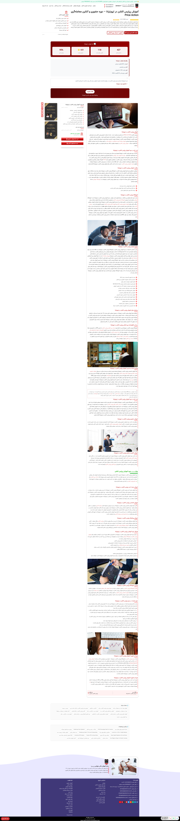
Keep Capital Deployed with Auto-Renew (119, 735)
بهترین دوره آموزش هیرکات (66, 729)
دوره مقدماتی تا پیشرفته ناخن (83, 738)
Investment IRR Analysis (79, 735)
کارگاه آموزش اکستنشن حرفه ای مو (65, 735)
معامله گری (134, 258)
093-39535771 (165, 819)
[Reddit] (131, 802)
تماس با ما (70, 805)
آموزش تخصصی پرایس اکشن (122, 592)
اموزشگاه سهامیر (126, 536)
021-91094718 (165, 817)
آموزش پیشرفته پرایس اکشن (122, 525)
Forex (104, 160)
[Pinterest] (122, 802)
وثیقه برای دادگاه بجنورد (104, 735)
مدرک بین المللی (57, 5)
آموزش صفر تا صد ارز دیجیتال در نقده (120, 708)
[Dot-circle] (120, 802)
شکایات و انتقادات (68, 806)
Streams (70, 812)
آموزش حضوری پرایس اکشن (123, 204)
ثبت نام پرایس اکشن (132, 481)
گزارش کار (70, 810)
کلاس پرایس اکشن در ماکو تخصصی (78, 711)
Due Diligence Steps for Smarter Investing (118, 738)
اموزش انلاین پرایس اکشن (125, 373)
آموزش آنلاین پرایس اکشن (110, 204)
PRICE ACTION (127, 135)
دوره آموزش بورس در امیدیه (122, 717)
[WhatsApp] (173, 818)
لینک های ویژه (69, 803)
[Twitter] (129, 802)
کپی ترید (131, 380)
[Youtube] (126, 802)
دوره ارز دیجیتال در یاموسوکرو (121, 711)
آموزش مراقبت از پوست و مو (62, 732)
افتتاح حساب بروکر (68, 794)
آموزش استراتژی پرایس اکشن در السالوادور (100, 714)
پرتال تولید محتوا (69, 799)
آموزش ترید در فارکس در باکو (92, 711)
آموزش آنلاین (69, 785)
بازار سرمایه (96, 590)
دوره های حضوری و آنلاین (86, 5)
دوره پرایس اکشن (130, 659)
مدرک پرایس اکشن (115, 332)
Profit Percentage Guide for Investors (105, 729)
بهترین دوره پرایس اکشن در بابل (105, 708)
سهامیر (94, 5)
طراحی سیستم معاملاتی (67, 5)
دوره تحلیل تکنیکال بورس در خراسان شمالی (82, 714)
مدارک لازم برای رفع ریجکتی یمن (121, 729)
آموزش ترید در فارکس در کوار (66, 714)
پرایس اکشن (101, 521)
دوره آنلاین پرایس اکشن (111, 464)
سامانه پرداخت (69, 795)
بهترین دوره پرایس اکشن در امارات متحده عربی (79, 708)
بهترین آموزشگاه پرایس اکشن (130, 588)
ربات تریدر (51, 5)
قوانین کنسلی (102, 802)
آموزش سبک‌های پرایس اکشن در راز (107, 711)
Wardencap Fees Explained (79, 729)
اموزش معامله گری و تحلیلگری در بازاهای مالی (116, 141)
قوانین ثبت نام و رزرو (100, 797)
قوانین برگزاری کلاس (101, 799)
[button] (136, 129)
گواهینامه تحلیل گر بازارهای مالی (97, 330)
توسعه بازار (70, 801)
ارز (90, 682)
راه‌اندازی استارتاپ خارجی (95, 738)
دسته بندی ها (69, 815)
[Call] (170, 818)
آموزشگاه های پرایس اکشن (119, 200)
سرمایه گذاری (117, 393)
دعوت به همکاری (69, 808)
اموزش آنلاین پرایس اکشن (131, 458)
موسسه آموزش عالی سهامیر (119, 155)
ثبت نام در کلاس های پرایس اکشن (115, 404)
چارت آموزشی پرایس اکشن (127, 164)
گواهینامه (109, 375)
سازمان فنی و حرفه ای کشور (122, 336)
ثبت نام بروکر (45, 5)
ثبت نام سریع (5, 818)
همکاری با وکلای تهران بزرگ (104, 732)
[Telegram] (177, 818)
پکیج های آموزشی (76, 5)
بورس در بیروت (65, 708)
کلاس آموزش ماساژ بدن (71, 738)
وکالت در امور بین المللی (91, 729)
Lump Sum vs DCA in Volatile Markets (119, 732)
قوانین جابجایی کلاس (100, 801)
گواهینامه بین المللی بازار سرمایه (65, 788)
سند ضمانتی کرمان (73, 732)
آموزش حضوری (69, 783)
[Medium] (133, 802)
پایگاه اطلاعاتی (69, 797)
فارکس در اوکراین (93, 708)
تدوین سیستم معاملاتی (124, 545)
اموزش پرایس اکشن (124, 143)
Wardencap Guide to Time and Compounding (88, 732)
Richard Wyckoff (133, 663)
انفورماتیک (96, 393)
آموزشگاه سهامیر (96, 179)
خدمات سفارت (105, 738)
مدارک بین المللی (94, 477)
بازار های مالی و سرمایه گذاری (121, 514)
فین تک (110, 393)
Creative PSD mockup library (92, 735)
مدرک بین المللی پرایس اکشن (108, 328)
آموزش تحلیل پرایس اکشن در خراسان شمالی (118, 714)
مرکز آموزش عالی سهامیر (106, 588)
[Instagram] (124, 802)
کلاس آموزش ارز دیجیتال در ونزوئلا (63, 711)
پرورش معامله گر (105, 256)
